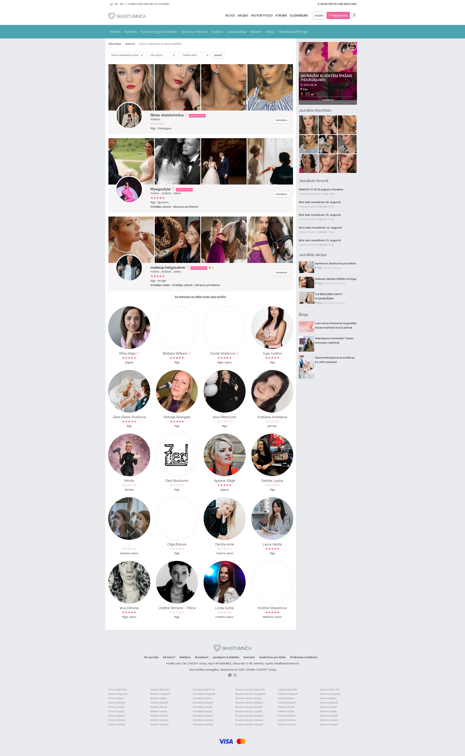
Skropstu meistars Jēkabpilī (249, 702)
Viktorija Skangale (177, 417)
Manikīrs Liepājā (158, 711)
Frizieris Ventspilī (116, 724)
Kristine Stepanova (272, 608)
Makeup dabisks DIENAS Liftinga (335, 279)
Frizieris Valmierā (117, 720)
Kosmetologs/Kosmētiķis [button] (159, 31)
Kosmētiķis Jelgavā (202, 698)
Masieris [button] (256, 31)
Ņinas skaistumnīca (166, 115)
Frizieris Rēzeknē (116, 715)
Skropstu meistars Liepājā (248, 711)
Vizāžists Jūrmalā (286, 707)
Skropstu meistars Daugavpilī (250, 693)
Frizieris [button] (115, 31)
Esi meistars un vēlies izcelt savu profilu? (201, 296)
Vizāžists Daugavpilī (288, 693)
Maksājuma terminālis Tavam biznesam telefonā (334, 340)
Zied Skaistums (177, 481)
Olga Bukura (176, 544)
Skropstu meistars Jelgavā (248, 698)
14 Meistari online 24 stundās (148, 4)
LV (111, 4)
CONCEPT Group (266, 669)
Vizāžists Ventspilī (287, 724)
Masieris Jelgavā (328, 698)
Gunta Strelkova (223, 353)
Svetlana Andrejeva (272, 417)
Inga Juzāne (272, 353)
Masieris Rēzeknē (329, 715)
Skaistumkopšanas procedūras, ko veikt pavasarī (335, 360)
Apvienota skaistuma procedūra (335, 263)
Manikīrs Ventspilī (159, 724)
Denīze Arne (224, 544)
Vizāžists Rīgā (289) (287, 689)
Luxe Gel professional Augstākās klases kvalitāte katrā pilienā (336, 325)
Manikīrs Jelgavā (158, 698)
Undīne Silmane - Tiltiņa (176, 608)
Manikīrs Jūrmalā (158, 707)
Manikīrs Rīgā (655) (159, 689)
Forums (281, 15)
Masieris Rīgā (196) (329, 689)
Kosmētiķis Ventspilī (203, 724)
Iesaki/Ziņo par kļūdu (272, 657)
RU (116, 4)
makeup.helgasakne (167, 267)
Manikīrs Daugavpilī (160, 693)
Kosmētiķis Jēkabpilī (203, 702)
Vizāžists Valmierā (287, 720)
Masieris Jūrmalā (328, 707)
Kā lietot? (169, 657)
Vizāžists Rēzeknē (286, 715)
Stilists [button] (270, 31)
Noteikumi (202, 657)
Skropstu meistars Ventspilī (249, 724)
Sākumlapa (114, 43)
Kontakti (249, 657)
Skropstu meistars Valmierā (249, 720)
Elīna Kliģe (127, 353)
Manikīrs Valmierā (159, 720)
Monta (129, 481)
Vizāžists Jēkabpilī (287, 702)
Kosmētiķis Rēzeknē (203, 715)
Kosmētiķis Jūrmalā (202, 707)
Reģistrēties (339, 15)
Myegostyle (160, 189)
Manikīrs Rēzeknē (159, 715)
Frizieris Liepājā (116, 711)
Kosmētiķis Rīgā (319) (204, 689)
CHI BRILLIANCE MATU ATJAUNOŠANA (328, 296)
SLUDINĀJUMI (299, 15)
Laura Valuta (272, 544)
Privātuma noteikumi (303, 657)
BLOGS (231, 15)
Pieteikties (281, 120)
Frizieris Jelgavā (116, 698)
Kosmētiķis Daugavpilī (204, 693)
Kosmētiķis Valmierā (203, 720)
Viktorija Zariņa (332, 267)
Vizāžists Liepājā (286, 711)
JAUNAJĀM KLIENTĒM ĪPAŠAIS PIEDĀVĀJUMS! (326, 77)
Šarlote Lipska (272, 481)
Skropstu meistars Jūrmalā (248, 707)
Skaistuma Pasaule (334, 303)
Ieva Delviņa (129, 608)
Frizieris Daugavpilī (118, 693)
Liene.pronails (307, 206)
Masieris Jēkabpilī (329, 702)
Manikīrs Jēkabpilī (159, 702)
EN (121, 4)
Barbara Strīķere (175, 353)
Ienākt (319, 15)
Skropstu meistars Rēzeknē (249, 715)
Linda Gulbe (224, 608)
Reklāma (185, 657)
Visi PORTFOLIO (262, 15)
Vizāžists (130, 43)
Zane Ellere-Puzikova (129, 417)
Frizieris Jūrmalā (116, 707)
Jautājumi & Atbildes (226, 657)
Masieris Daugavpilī (330, 693)
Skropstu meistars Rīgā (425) (249, 689)
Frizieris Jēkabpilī (116, 702)
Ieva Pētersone (224, 417)
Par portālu (151, 657)
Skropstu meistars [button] (194, 31)
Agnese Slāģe (224, 481)
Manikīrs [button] (130, 31)
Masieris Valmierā (329, 720)
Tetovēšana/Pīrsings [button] (293, 31)
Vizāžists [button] (217, 31)
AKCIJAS (243, 15)
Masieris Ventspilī (329, 724)
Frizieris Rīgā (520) (117, 689)
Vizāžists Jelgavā (286, 698)
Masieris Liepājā (328, 711)
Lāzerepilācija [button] (236, 31)
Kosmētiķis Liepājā (202, 711)
